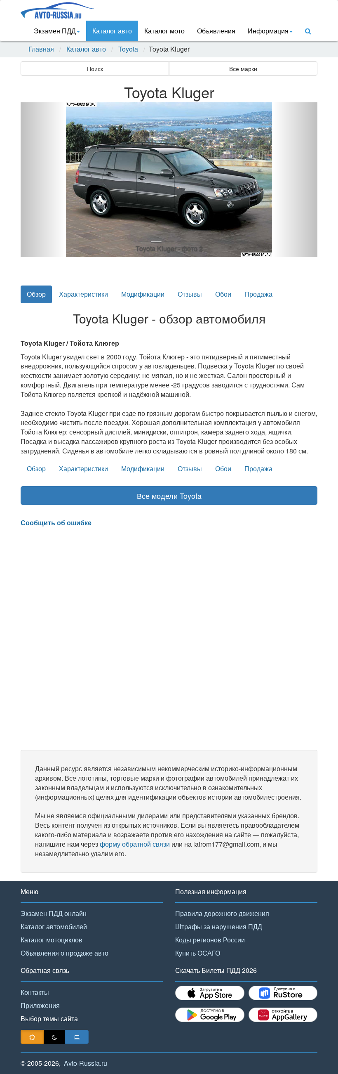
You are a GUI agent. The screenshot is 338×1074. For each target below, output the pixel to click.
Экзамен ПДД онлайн (54, 913)
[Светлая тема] (32, 1037)
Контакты (35, 992)
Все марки (243, 68)
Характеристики (83, 294)
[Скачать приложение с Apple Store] (209, 993)
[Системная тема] (77, 1037)
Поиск (95, 68)
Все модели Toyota (169, 495)
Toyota (128, 49)
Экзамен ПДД (55, 30)
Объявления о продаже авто (64, 953)
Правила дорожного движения (222, 913)
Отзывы (190, 294)
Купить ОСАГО (197, 953)
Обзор (36, 294)
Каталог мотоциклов (51, 939)
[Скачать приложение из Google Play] (209, 1015)
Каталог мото (164, 30)
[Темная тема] (54, 1037)
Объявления (216, 30)
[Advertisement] (169, 639)
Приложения (40, 1005)
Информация (268, 30)
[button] (43, 179)
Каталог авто (112, 30)
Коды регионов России (210, 939)
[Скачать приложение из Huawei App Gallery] (283, 1015)
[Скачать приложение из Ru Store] (283, 993)
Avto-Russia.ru (85, 1063)
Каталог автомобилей (54, 926)
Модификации (142, 294)
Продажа (258, 294)
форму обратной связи (135, 844)
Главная (41, 49)
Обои (223, 294)
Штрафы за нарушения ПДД (218, 926)
